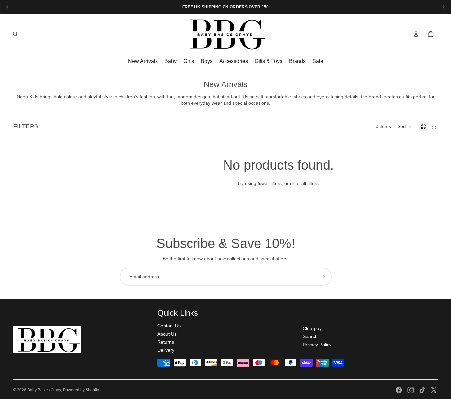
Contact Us (169, 325)
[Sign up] (323, 277)
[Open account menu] (416, 34)
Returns (165, 342)
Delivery (165, 350)
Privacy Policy (317, 344)
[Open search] (15, 34)
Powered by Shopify (81, 390)
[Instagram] (411, 390)
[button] (405, 126)
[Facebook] (399, 390)
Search (310, 336)
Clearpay (312, 328)
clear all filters (304, 183)
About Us (167, 334)
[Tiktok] (422, 390)
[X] (434, 390)
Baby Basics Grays (44, 390)
